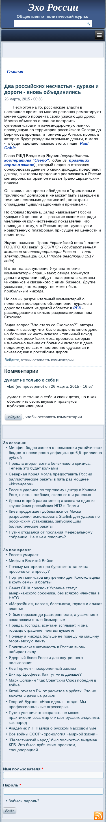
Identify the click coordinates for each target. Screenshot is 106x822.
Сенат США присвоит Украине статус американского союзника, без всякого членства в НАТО (54, 593)
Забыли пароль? (23, 801)
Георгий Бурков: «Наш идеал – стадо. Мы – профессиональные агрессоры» (49, 704)
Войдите (12, 360)
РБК (77, 308)
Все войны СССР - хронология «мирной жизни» (53, 734)
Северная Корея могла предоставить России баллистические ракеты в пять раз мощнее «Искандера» (50, 479)
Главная (15, 71)
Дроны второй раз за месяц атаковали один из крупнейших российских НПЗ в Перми (52, 503)
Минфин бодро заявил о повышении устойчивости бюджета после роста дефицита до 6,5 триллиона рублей (56, 452)
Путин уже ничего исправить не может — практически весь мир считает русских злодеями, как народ (54, 717)
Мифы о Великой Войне (31, 560)
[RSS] (98, 816)
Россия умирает (23, 554)
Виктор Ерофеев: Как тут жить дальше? (45, 674)
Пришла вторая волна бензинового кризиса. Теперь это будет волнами (50, 466)
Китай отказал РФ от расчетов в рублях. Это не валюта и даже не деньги (52, 693)
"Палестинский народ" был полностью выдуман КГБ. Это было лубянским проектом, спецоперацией (53, 745)
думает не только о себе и (31, 380)
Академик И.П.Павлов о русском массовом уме (52, 728)
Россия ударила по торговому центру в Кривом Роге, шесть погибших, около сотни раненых (52, 492)
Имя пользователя (23, 769)
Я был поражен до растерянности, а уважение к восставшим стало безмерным (53, 617)
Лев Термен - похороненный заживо (42, 668)
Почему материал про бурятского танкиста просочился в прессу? (48, 569)
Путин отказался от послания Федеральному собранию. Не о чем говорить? (50, 534)
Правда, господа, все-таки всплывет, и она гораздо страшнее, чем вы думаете (48, 628)
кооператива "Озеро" (26, 160)
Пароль (12, 785)
